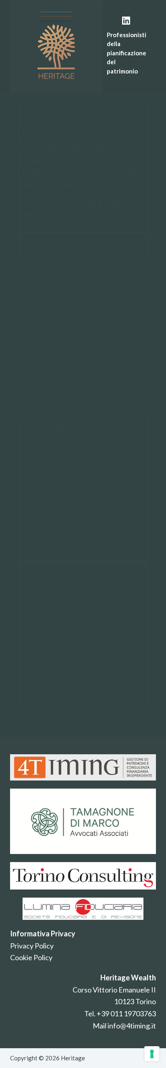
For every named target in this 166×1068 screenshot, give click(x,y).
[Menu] (152, 46)
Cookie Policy (31, 957)
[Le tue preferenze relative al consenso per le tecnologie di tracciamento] (152, 1054)
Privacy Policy (32, 945)
